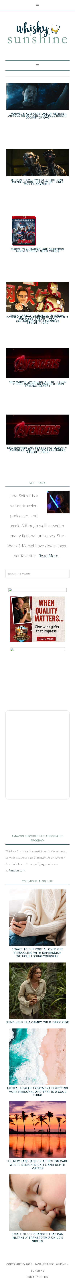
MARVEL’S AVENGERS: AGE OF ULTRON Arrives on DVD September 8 (37, 250)
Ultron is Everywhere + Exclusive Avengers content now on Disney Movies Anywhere (37, 182)
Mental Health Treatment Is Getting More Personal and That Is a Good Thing (37, 1092)
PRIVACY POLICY (38, 1277)
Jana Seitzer (44, 1264)
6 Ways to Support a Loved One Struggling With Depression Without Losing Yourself (38, 953)
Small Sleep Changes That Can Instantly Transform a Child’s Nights (37, 1238)
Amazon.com (17, 870)
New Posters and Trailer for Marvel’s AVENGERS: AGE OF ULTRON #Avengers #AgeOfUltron (37, 450)
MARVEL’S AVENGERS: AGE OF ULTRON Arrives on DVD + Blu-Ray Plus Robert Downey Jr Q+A (37, 115)
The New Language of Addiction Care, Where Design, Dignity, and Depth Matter (37, 1165)
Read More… (50, 555)
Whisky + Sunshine (37, 32)
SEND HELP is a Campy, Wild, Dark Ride (37, 1022)
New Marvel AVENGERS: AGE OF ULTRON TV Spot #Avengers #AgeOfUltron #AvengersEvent (37, 383)
